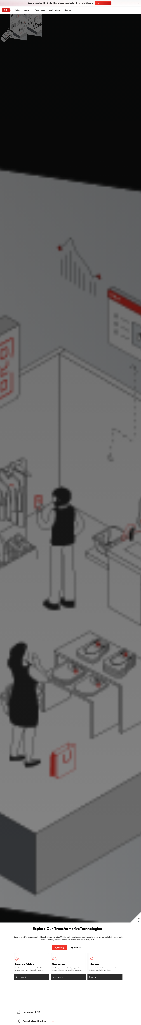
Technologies (40, 10)
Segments (27, 10)
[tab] (59, 947)
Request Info (132, 10)
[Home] (6, 11)
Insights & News (54, 10)
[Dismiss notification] (138, 3)
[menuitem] (17, 10)
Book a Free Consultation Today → (60, 530)
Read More (20, 977)
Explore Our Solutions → (28, 530)
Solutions (17, 10)
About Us (67, 10)
